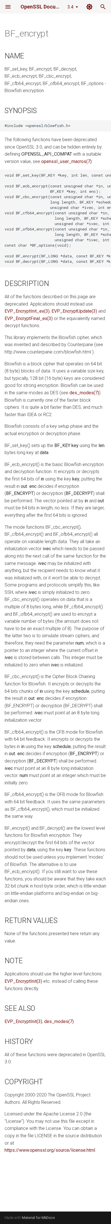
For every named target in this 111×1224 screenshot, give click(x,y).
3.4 (70, 7)
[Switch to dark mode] (89, 6)
